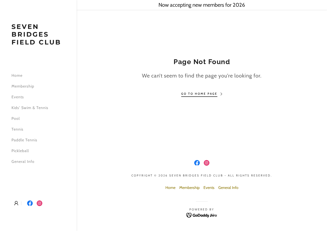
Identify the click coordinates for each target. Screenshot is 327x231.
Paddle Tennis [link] (24, 140)
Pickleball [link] (20, 150)
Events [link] (17, 97)
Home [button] (170, 187)
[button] (16, 203)
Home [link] (17, 75)
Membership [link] (22, 86)
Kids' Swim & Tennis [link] (29, 107)
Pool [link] (15, 118)
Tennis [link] (17, 129)
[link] (38, 43)
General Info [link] (22, 161)
